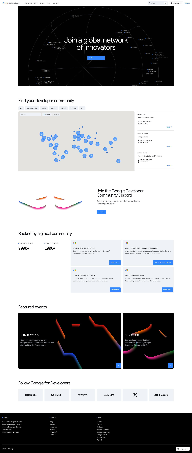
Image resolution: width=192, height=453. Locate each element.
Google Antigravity (103, 432)
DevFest (53, 108)
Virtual (73, 108)
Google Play (101, 437)
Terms (4, 449)
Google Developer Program (12, 422)
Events (47, 114)
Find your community (96, 58)
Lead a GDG (115, 262)
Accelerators (7, 429)
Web (82, 108)
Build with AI (32, 108)
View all (99, 440)
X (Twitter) (53, 432)
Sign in (187, 3)
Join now (101, 212)
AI (21, 108)
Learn (42, 3)
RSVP (168, 127)
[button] (78, 146)
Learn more (115, 290)
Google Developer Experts (12, 427)
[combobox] (158, 3)
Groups (56, 114)
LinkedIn (52, 429)
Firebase (100, 427)
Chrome (99, 424)
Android (99, 422)
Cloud (44, 108)
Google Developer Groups (11, 424)
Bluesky (52, 424)
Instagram (53, 427)
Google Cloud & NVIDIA (10, 432)
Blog (48, 3)
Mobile (63, 108)
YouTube (56, 3)
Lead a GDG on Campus (163, 262)
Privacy (10, 449)
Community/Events (31, 3)
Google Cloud (102, 435)
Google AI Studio (103, 429)
